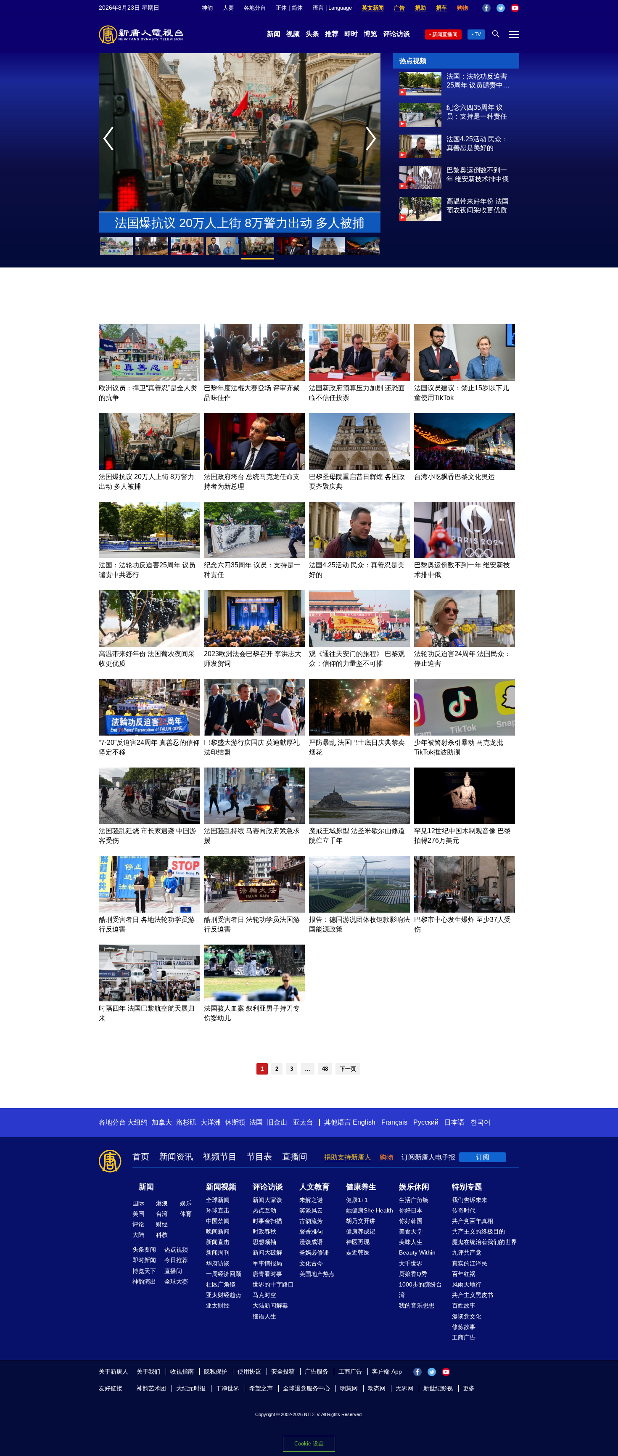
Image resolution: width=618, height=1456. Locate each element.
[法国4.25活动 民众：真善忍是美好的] (420, 155)
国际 (138, 1203)
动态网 (377, 1388)
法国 (256, 1122)
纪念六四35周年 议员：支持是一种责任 (476, 112)
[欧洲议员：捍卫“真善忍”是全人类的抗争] (149, 378)
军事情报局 (267, 1263)
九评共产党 (466, 1252)
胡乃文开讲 (360, 1221)
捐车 (441, 8)
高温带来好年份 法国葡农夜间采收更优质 (477, 206)
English (364, 1122)
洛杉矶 (186, 1122)
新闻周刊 (218, 1252)
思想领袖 (264, 1242)
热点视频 (176, 1249)
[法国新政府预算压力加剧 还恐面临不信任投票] (359, 378)
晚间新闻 (218, 1231)
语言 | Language (332, 8)
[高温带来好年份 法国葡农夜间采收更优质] (420, 218)
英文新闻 (373, 8)
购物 (462, 8)
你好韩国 (411, 1221)
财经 (162, 1224)
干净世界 (227, 1388)
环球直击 (218, 1210)
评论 (138, 1224)
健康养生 (361, 1187)
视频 (293, 33)
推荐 (331, 33)
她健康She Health (369, 1210)
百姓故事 (463, 1305)
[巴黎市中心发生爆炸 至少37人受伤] (464, 910)
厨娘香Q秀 (413, 1274)
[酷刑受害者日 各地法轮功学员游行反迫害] (149, 910)
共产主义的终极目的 (478, 1231)
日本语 (454, 1122)
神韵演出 (144, 1281)
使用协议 (249, 1371)
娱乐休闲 (414, 1187)
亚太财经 (218, 1305)
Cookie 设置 (309, 1443)
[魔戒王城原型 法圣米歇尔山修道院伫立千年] (359, 821)
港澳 (162, 1203)
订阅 (482, 1157)
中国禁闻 (218, 1221)
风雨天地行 (466, 1284)
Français (394, 1122)
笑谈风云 (311, 1210)
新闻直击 (218, 1242)
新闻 (273, 33)
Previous (110, 139)
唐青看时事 (267, 1274)
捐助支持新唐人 (347, 1157)
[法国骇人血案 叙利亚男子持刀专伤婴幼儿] (254, 999)
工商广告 (463, 1337)
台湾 (162, 1213)
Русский (425, 1122)
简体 (297, 8)
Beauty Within (417, 1252)
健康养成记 (360, 1231)
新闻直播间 (444, 34)
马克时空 (264, 1295)
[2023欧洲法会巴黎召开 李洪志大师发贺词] (254, 644)
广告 (399, 8)
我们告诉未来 (469, 1200)
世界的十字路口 (273, 1284)
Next (373, 139)
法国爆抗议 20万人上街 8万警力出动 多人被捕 (239, 223)
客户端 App (387, 1371)
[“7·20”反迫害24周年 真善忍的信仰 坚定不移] (149, 733)
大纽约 (137, 1122)
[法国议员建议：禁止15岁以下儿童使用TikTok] (464, 378)
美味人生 (411, 1242)
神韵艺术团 (151, 1388)
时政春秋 (264, 1231)
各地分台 (255, 8)
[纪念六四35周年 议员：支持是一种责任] (420, 124)
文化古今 (311, 1263)
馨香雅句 (311, 1231)
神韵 (207, 8)
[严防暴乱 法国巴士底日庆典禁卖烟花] (359, 733)
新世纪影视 (438, 1388)
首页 (140, 1156)
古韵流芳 (311, 1221)
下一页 (348, 1069)
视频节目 (220, 1156)
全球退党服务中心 (306, 1388)
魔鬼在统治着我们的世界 (484, 1242)
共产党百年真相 (472, 1221)
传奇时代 (463, 1210)
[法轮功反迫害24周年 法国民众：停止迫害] (464, 644)
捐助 (420, 8)
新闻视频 (221, 1187)
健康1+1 (357, 1200)
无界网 (404, 1388)
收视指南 (182, 1371)
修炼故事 (463, 1327)
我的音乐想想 (416, 1305)
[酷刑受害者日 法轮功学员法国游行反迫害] (254, 910)
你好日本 (411, 1210)
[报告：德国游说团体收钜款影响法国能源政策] (359, 910)
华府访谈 (218, 1263)
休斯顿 (235, 1122)
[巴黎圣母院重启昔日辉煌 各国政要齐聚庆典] (359, 467)
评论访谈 (396, 33)
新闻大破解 (267, 1252)
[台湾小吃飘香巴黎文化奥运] (464, 467)
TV (478, 34)
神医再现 (358, 1242)
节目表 (259, 1156)
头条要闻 (144, 1249)
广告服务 (316, 1371)
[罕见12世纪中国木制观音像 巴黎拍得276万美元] (464, 821)
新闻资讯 (176, 1156)
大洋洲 (211, 1122)
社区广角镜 (220, 1284)
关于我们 (148, 1371)
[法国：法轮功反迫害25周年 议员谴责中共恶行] (420, 93)
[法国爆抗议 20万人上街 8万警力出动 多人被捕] (149, 467)
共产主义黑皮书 (472, 1295)
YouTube (515, 8)
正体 (281, 8)
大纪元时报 (191, 1388)
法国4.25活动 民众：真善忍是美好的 (477, 143)
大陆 (138, 1234)
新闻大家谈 (267, 1200)
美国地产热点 (317, 1274)
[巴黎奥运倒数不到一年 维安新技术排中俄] (420, 187)
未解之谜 (311, 1200)
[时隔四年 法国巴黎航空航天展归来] (149, 999)
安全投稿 (283, 1371)
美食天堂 (411, 1231)
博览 (370, 33)
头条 (312, 33)
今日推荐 (176, 1260)
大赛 (228, 8)
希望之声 (261, 1388)
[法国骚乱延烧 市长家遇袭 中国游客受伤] (149, 821)
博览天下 (144, 1271)
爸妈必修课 (314, 1252)
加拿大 (162, 1122)
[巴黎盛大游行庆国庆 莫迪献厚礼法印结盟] (254, 733)
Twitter (501, 8)
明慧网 (349, 1388)
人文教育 (314, 1187)
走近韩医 (358, 1252)
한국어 (480, 1122)
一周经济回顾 (223, 1274)
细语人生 (264, 1316)
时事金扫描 (267, 1221)
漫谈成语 (311, 1242)
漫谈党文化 (466, 1316)
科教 (162, 1234)
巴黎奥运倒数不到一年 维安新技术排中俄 (477, 175)
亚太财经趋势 (223, 1295)
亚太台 (303, 1122)
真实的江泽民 (469, 1263)
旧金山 (277, 1122)
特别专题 (467, 1187)
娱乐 (186, 1203)
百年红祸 (463, 1274)
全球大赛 (176, 1281)
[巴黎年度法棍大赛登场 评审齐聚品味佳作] (254, 378)
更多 (469, 1388)
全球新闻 (218, 1200)
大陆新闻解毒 (270, 1305)
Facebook (486, 8)
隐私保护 (215, 1371)
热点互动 (264, 1210)
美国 (138, 1213)
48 (325, 1069)
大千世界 (411, 1263)
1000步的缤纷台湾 (420, 1289)
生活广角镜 (413, 1200)
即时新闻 (144, 1260)
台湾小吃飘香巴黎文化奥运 (454, 476)
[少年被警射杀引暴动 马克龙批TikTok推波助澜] (464, 733)
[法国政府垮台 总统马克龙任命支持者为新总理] (254, 467)
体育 (186, 1213)
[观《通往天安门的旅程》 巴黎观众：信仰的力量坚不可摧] (359, 644)
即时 (351, 33)
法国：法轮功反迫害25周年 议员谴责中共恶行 (478, 81)
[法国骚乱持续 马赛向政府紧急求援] (254, 821)
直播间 (294, 1156)
